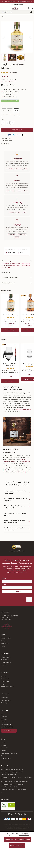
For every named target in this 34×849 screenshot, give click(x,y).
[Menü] (2, 8)
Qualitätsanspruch (5, 679)
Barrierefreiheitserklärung (7, 727)
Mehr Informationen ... (24, 835)
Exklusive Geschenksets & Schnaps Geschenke (12, 772)
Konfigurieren (9, 839)
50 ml (3, 110)
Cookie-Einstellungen (6, 724)
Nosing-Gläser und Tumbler (23, 409)
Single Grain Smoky (8, 470)
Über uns (3, 676)
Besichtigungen (4, 641)
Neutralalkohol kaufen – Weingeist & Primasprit (12, 787)
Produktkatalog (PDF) (6, 700)
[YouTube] (11, 814)
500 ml (16, 110)
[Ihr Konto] (28, 8)
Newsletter (3, 756)
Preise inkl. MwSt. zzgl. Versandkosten (8, 81)
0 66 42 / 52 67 (4, 617)
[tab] (16, 264)
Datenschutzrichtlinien (13, 573)
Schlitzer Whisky (5, 660)
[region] (17, 41)
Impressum (4, 719)
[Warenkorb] (32, 8)
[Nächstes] (31, 36)
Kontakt (3, 743)
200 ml (9, 110)
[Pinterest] (8, 143)
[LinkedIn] (18, 814)
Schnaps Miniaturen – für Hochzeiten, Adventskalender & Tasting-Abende (16, 778)
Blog (2, 792)
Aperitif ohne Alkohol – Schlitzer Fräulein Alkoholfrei (13, 789)
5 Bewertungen (13, 72)
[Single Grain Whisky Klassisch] (17, 37)
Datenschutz (4, 716)
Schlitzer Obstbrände (6, 657)
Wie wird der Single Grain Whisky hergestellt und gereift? (17, 507)
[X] (6, 143)
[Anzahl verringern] (3, 123)
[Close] (32, 1)
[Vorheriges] (3, 36)
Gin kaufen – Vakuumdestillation (9, 775)
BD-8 (29, 824)
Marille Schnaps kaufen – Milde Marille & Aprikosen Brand (14, 781)
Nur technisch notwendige (22, 839)
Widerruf (3, 722)
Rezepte (3, 684)
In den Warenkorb (17, 130)
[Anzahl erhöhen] (12, 123)
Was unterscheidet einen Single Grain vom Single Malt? (17, 499)
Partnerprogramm (5, 703)
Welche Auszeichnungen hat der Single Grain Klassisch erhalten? (17, 522)
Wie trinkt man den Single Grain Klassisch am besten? (17, 514)
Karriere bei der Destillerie (7, 686)
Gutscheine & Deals (5, 758)
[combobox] (14, 12)
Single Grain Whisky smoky (10, 315)
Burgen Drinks (4, 665)
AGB (24, 571)
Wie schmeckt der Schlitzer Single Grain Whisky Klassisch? (17, 492)
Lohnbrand (3, 750)
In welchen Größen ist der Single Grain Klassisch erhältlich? (17, 529)
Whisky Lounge (4, 643)
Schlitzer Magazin (5, 681)
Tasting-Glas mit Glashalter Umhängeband (10, 364)
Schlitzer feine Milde (6, 662)
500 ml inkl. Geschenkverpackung (10, 115)
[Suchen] (31, 12)
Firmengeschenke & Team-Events (9, 753)
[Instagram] (14, 814)
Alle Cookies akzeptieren (17, 845)
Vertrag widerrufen (8, 730)
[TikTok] (21, 814)
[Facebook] (5, 143)
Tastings (3, 646)
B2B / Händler (4, 748)
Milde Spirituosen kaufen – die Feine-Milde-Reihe (12, 784)
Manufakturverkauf (5, 638)
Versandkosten (4, 698)
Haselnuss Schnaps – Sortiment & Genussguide (12, 769)
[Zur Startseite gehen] (15, 8)
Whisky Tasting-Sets (22, 472)
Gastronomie (4, 745)
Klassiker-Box (26, 462)
